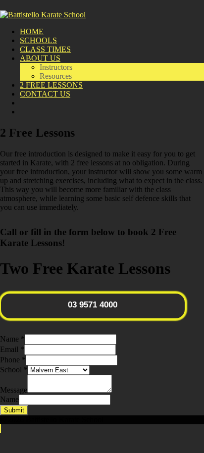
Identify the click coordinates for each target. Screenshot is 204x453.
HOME (32, 31)
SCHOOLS (38, 40)
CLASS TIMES (45, 49)
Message (13, 390)
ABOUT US (40, 58)
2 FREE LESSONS (51, 85)
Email (12, 349)
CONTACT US (45, 94)
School (14, 369)
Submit (14, 410)
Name (12, 339)
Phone (13, 359)
